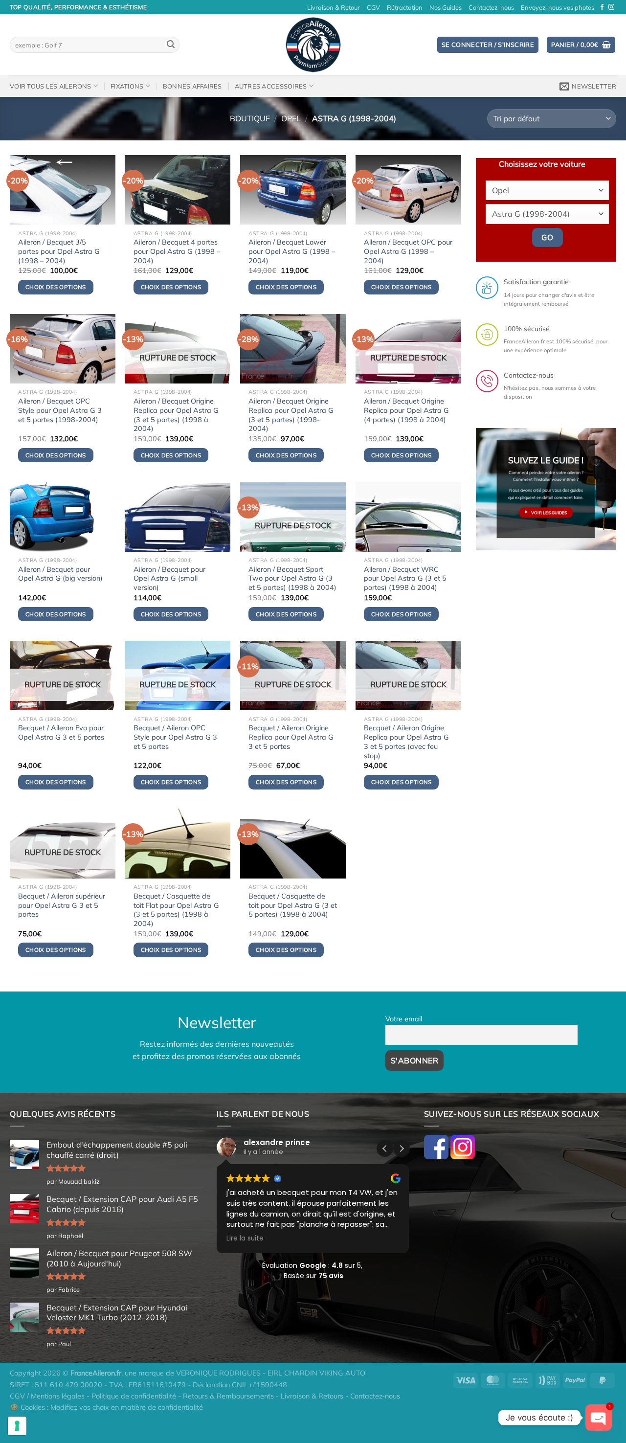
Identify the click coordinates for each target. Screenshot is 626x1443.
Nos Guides (445, 7)
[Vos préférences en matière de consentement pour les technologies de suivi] (17, 1426)
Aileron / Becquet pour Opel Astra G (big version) (60, 574)
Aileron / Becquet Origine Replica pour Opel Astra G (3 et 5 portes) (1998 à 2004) (176, 415)
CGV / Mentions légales (47, 1396)
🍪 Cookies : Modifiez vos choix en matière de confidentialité (106, 1407)
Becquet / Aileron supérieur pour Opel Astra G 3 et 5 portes (61, 905)
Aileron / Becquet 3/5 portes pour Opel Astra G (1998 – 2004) (59, 251)
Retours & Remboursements (228, 1396)
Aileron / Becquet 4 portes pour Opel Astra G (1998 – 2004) (177, 251)
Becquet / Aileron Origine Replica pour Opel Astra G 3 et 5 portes (291, 736)
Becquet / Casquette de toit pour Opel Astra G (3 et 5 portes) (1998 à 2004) (292, 905)
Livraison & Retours (312, 1396)
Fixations (127, 86)
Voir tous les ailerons (50, 86)
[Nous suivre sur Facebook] (602, 7)
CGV (373, 7)
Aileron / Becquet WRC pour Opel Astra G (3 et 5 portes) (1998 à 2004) (405, 578)
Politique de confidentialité (133, 1396)
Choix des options (171, 455)
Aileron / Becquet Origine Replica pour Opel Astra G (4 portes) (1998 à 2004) (406, 410)
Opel (291, 118)
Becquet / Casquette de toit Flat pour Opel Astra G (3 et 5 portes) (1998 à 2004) (176, 910)
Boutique (250, 118)
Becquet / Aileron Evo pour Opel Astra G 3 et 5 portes (61, 732)
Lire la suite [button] (245, 1238)
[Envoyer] (170, 45)
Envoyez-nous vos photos (557, 7)
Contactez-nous (491, 7)
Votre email (403, 1019)
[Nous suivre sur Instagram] (611, 7)
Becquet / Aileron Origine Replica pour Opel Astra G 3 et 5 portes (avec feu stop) (406, 741)
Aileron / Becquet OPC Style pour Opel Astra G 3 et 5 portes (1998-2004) (60, 410)
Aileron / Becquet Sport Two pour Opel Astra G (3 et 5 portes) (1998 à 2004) (292, 578)
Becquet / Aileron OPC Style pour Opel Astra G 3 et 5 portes (175, 736)
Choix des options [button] (55, 287)
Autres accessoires (271, 86)
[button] (401, 1148)
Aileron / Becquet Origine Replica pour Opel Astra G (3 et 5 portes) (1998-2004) (291, 415)
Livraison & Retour (333, 7)
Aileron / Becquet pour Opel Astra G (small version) (169, 578)
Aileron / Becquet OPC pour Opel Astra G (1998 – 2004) (408, 251)
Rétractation (405, 7)
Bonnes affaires (192, 86)
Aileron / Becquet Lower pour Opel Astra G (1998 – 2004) (291, 251)
